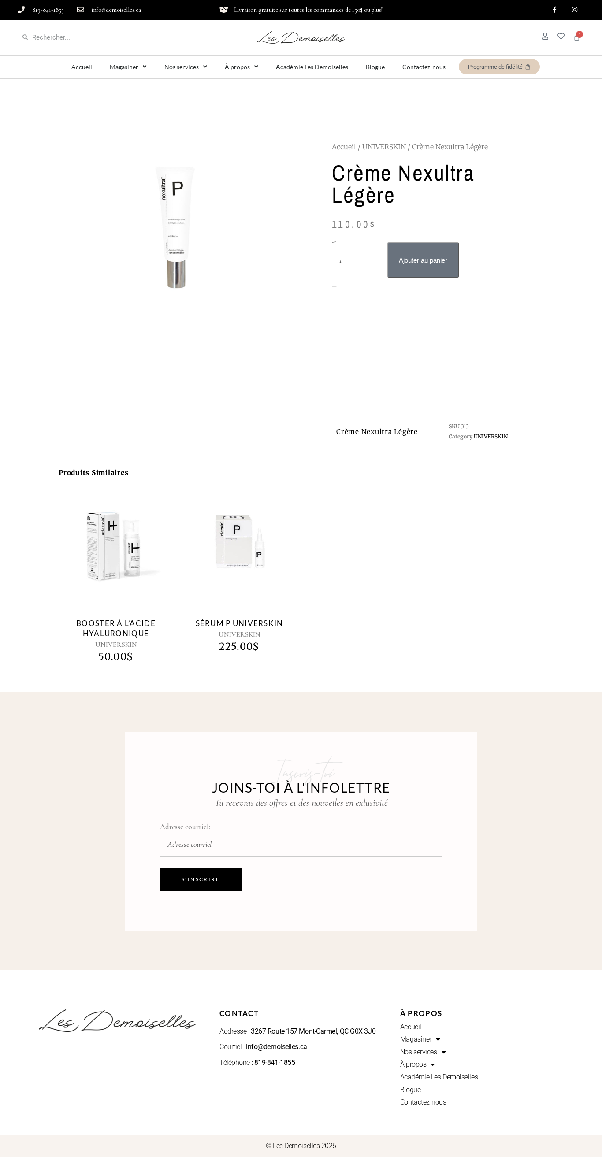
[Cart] (576, 37)
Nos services (181, 66)
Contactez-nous (424, 66)
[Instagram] (574, 10)
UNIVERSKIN (384, 146)
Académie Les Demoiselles (312, 66)
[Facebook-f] (555, 10)
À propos (237, 66)
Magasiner (124, 66)
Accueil (81, 66)
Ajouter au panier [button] (106, 553)
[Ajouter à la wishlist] (126, 556)
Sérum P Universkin (239, 623)
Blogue (375, 66)
